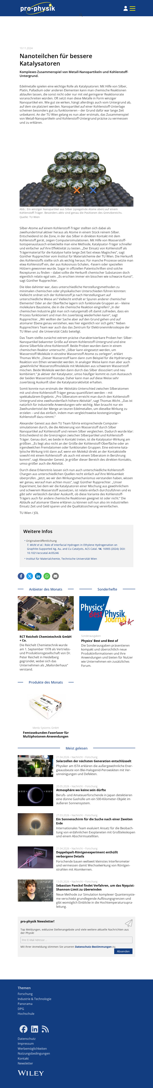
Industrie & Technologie (34, 999)
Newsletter (25, 1063)
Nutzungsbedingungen (34, 1053)
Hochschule (26, 1014)
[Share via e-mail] (55, 576)
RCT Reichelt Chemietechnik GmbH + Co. (45, 638)
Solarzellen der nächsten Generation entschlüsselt (93, 761)
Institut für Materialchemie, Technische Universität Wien (61, 558)
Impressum (26, 1043)
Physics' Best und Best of (99, 641)
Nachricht (77, 757)
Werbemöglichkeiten (32, 1049)
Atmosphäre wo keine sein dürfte (81, 790)
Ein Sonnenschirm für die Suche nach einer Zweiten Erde (94, 821)
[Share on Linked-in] (38, 576)
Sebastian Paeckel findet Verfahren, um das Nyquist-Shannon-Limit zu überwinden (95, 887)
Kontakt (23, 1058)
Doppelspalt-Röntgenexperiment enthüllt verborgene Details (87, 854)
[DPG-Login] (126, 8)
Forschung (91, 757)
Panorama (25, 1004)
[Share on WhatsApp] (46, 576)
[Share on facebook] (21, 576)
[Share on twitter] (29, 576)
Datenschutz (27, 1039)
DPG (21, 1009)
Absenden (123, 951)
